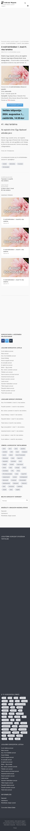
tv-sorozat (20, 164)
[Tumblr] (11, 341)
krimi (20, 461)
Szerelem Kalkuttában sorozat (9, 383)
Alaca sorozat (4, 353)
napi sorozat (20, 464)
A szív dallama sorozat (7, 351)
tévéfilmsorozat (6, 483)
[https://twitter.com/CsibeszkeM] (7, 341)
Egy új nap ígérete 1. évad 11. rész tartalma (12, 427)
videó (11, 489)
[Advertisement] (15, 24)
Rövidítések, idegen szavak (8, 515)
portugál (17, 467)
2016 (4, 448)
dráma (11, 455)
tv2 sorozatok (6, 167)
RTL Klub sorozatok (7, 474)
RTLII (18, 470)
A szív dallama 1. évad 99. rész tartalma (11, 439)
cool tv (4, 455)
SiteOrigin (23, 825)
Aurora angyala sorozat (7, 360)
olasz (10, 467)
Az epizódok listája (15, 105)
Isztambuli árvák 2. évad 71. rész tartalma (12, 431)
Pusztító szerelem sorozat (8, 390)
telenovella (12, 164)
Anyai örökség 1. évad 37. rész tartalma (11, 415)
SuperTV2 (24, 474)
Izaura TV (20, 458)
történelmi (24, 483)
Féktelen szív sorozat (6, 372)
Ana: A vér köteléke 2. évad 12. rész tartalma (13, 402)
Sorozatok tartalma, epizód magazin (10, 41)
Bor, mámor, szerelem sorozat (9, 370)
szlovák (15, 477)
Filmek (15, 828)
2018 (16, 448)
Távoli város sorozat (6, 393)
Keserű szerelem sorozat (7, 379)
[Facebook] (3, 341)
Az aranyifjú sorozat (6, 363)
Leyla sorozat (4, 381)
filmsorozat (5, 458)
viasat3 (4, 489)
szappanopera (6, 477)
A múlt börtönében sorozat (14, 52)
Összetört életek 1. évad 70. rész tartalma (12, 419)
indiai (13, 458)
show (17, 474)
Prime (24, 467)
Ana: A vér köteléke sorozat (8, 356)
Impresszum (4, 513)
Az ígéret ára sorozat (6, 365)
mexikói (4, 164)
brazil (17, 452)
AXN (11, 452)
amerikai (5, 452)
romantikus (5, 470)
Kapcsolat (3, 511)
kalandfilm (5, 461)
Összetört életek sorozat (7, 388)
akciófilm (23, 448)
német (4, 467)
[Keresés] (27, 500)
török (4, 486)
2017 (10, 448)
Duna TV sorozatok (20, 455)
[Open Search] (25, 3)
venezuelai (11, 486)
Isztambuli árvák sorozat (7, 376)
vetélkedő (20, 486)
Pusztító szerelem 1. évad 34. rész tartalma (12, 406)
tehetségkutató (23, 477)
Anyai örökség (5, 358)
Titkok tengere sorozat (7, 386)
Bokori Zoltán (11, 807)
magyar (4, 464)
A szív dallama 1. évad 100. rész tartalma (12, 435)
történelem (15, 483)
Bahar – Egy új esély (6, 367)
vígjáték (18, 489)
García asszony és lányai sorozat (10, 374)
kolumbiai (13, 461)
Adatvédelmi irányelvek (9, 825)
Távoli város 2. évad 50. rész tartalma (11, 423)
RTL (13, 470)
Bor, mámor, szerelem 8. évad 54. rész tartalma (13, 410)
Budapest (24, 452)
